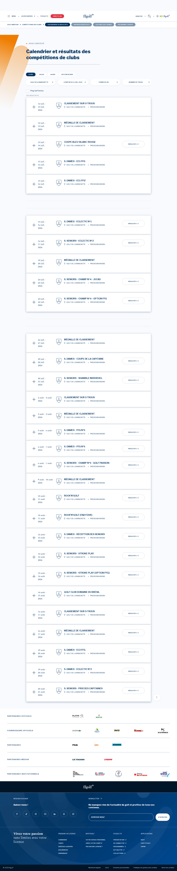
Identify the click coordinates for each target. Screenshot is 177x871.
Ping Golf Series (37, 91)
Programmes (118, 846)
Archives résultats (81, 24)
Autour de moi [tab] (67, 74)
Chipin (143, 846)
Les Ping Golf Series (104, 24)
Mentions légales (94, 867)
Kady (143, 840)
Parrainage (62, 853)
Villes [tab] (41, 74)
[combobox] (41, 82)
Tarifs (60, 843)
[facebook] (16, 814)
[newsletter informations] (101, 799)
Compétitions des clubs (31, 24)
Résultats (132, 144)
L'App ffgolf (146, 843)
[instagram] (35, 814)
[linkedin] (54, 814)
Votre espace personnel (95, 840)
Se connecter (118, 843)
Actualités (117, 850)
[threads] (63, 814)
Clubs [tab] (30, 74)
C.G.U (107, 867)
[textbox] (105, 82)
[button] (11, 16)
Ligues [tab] (52, 74)
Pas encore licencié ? (94, 846)
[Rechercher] (149, 16)
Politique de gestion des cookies (145, 867)
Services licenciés (65, 846)
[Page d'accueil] (88, 16)
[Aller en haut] (156, 698)
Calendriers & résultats (58, 24)
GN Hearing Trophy (125, 24)
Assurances (63, 850)
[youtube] (45, 814)
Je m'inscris (162, 817)
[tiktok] (26, 814)
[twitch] (73, 814)
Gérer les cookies (167, 867)
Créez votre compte (94, 843)
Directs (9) (57, 16)
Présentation (118, 840)
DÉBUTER (139, 16)
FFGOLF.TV (44, 16)
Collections (118, 853)
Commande (62, 840)
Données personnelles (121, 867)
